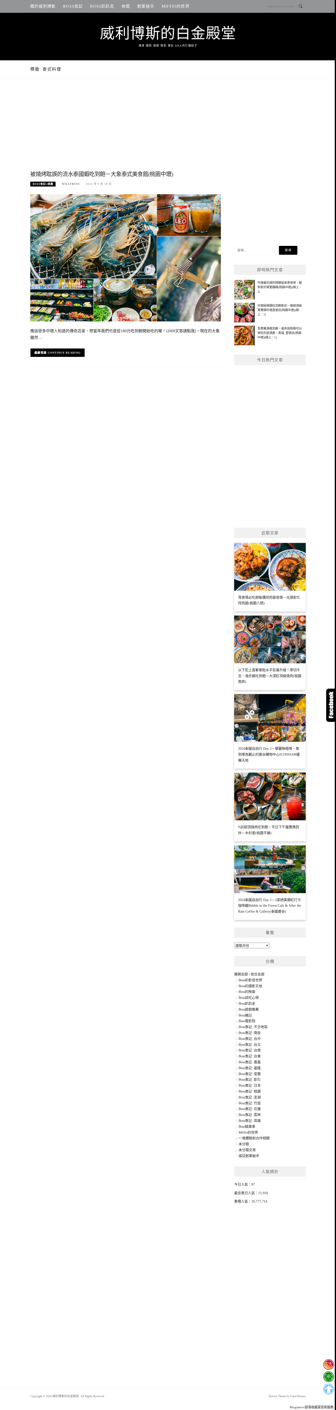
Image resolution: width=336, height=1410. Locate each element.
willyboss (71, 183)
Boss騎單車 (247, 1126)
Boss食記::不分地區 (253, 1027)
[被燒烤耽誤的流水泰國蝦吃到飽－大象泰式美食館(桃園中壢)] (125, 257)
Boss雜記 (245, 1015)
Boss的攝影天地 (250, 986)
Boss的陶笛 (247, 992)
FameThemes (298, 1396)
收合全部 (257, 974)
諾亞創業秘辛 (249, 1156)
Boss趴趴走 (102, 6)
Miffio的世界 (175, 6)
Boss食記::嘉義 (250, 1062)
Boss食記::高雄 (250, 1121)
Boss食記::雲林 (250, 1115)
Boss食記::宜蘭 (250, 1074)
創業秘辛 (145, 6)
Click (331, 705)
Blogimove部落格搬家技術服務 (312, 1407)
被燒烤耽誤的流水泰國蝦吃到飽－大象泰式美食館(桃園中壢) (101, 174)
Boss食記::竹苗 (250, 1103)
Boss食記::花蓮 (250, 1109)
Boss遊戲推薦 (249, 1009)
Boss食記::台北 (250, 1044)
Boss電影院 (247, 1021)
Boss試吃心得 (249, 997)
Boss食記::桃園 (43, 184)
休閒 (126, 6)
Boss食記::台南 (250, 1050)
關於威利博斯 (43, 6)
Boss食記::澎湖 (250, 1097)
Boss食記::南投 (250, 1033)
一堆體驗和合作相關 (254, 1138)
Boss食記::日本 (250, 1085)
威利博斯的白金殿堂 (168, 33)
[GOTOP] (328, 1389)
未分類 (244, 1144)
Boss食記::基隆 (250, 1068)
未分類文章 (247, 1150)
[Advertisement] (125, 129)
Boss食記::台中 (250, 1039)
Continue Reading (64, 352)
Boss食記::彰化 (250, 1079)
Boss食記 (73, 6)
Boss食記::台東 (250, 1056)
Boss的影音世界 (250, 980)
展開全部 (241, 974)
